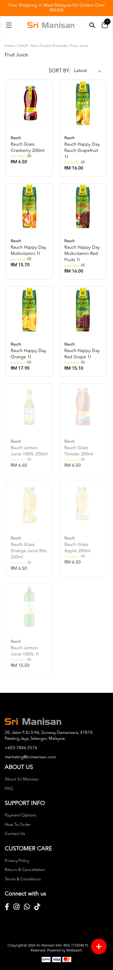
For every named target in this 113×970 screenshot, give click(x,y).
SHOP (23, 46)
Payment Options (20, 815)
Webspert (74, 950)
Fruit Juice (79, 46)
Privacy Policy (17, 861)
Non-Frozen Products (49, 46)
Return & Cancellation (25, 870)
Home (10, 46)
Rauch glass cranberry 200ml (28, 144)
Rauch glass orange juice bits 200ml (28, 548)
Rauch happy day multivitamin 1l (28, 247)
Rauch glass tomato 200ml (78, 448)
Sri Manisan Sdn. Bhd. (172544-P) (62, 945)
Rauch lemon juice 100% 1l (25, 648)
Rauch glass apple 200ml (77, 545)
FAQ (9, 789)
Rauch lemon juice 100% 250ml (29, 448)
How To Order (18, 825)
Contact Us (15, 834)
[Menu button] (99, 946)
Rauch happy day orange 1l (28, 351)
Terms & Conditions (23, 879)
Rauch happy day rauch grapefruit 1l (82, 147)
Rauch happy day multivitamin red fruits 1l (82, 250)
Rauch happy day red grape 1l (82, 351)
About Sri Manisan (22, 779)
